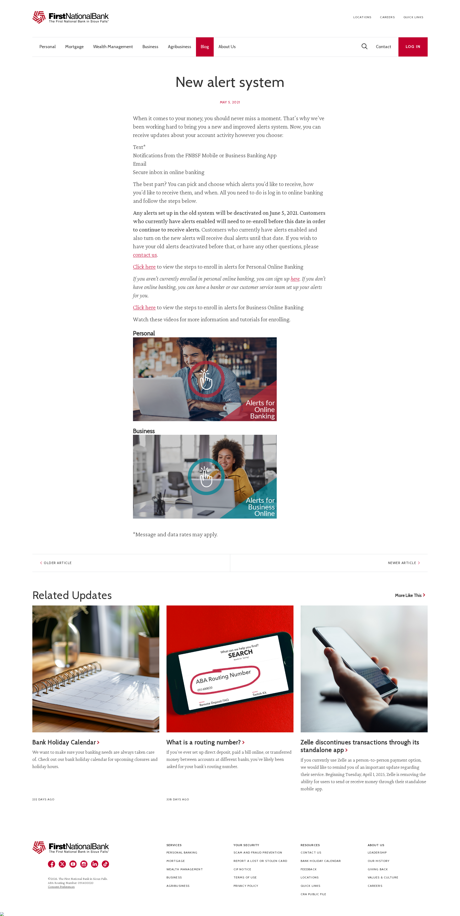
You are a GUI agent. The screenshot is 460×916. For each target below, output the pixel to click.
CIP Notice (242, 869)
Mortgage (176, 861)
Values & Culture (383, 877)
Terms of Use (245, 877)
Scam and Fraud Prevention (258, 852)
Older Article (58, 563)
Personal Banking (182, 852)
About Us (376, 845)
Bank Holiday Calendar (321, 861)
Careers (387, 17)
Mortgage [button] (74, 46)
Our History (379, 861)
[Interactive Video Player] (230, 379)
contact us (145, 254)
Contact (383, 46)
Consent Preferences (61, 886)
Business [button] (150, 46)
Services (174, 845)
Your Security (246, 845)
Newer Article (402, 563)
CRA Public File (314, 894)
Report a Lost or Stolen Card (260, 861)
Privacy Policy (246, 886)
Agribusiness (178, 886)
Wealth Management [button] (113, 46)
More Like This (408, 595)
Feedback (309, 869)
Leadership (377, 852)
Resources (310, 845)
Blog (205, 46)
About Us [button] (227, 46)
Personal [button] (48, 46)
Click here (144, 266)
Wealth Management (185, 869)
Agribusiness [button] (179, 46)
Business (174, 877)
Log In (413, 46)
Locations (362, 17)
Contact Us (311, 852)
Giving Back (378, 869)
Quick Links (413, 17)
